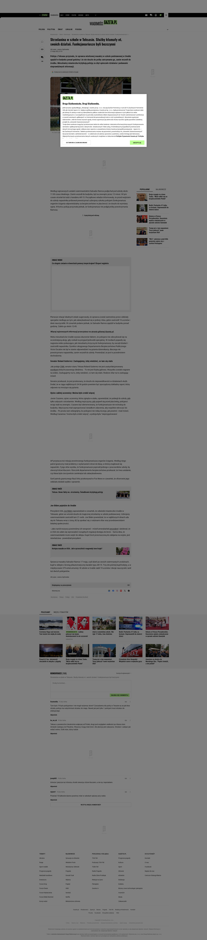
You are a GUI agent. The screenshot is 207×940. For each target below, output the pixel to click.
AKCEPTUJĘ (137, 143)
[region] (103, 120)
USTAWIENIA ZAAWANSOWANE (76, 142)
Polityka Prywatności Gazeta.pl (126, 136)
